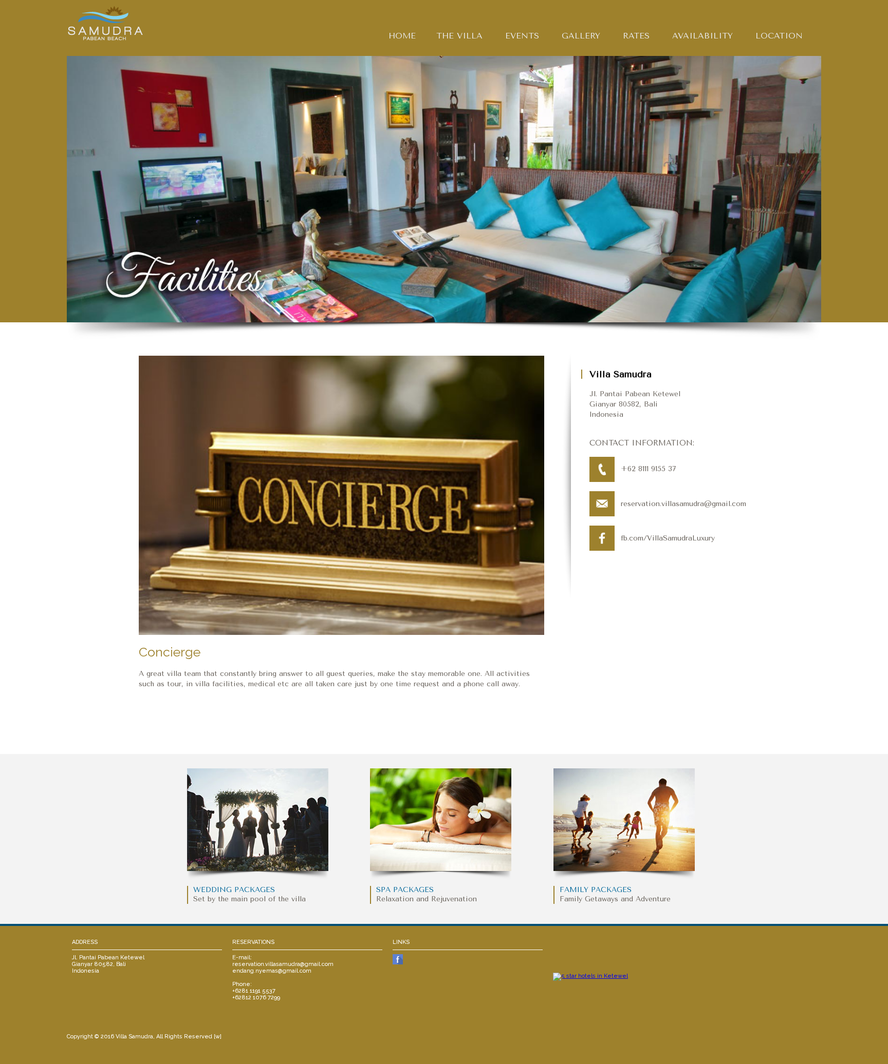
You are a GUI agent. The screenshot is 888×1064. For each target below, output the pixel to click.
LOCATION (779, 36)
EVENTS (522, 36)
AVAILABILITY (702, 36)
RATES (636, 36)
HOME (402, 36)
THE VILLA (459, 36)
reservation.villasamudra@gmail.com (683, 503)
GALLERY (581, 36)
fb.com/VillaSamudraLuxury (668, 538)
